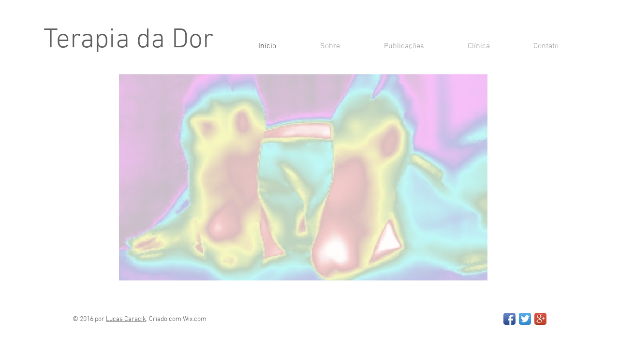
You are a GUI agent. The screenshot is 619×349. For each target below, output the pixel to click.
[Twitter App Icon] (525, 319)
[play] (467, 272)
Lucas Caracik (126, 319)
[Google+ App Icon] (540, 319)
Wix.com (194, 319)
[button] (303, 177)
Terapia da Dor (129, 40)
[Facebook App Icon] (509, 319)
